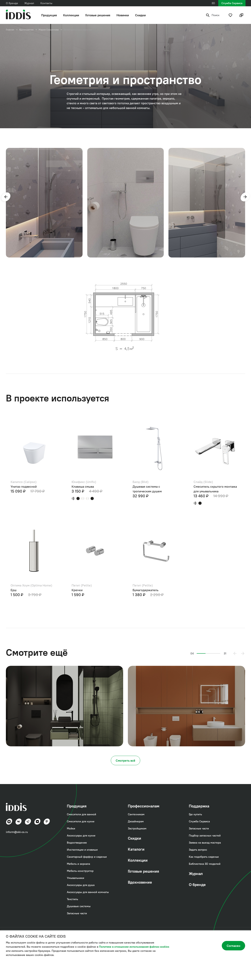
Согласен (233, 946)
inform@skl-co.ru (17, 832)
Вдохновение (26, 29)
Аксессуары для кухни (81, 835)
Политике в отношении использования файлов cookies (134, 946)
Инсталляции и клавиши (82, 849)
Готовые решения (97, 15)
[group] (44, 203)
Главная (10, 29)
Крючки (77, 590)
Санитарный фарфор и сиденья (87, 856)
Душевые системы (79, 906)
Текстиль (72, 899)
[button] (6, 197)
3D (213, 3)
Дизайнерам (136, 821)
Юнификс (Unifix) (84, 482)
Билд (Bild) (140, 482)
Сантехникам (136, 814)
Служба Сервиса (231, 3)
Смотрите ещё (37, 652)
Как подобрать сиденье (204, 856)
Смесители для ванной (81, 814)
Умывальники (75, 878)
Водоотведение (77, 842)
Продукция (49, 15)
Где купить (195, 814)
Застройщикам (137, 828)
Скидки (140, 15)
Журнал (29, 3)
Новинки (122, 15)
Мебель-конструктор (80, 871)
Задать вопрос (198, 849)
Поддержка (199, 805)
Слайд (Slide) (203, 482)
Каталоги (136, 849)
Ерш (13, 590)
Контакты (46, 3)
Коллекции (71, 15)
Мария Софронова (49, 29)
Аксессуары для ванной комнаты (88, 892)
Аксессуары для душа (81, 885)
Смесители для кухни (80, 821)
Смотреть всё (125, 760)
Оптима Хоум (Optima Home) (31, 585)
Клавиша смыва (83, 486)
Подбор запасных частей (205, 835)
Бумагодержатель (145, 590)
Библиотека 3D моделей (204, 864)
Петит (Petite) (82, 585)
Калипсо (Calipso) (23, 482)
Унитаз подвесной (24, 486)
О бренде (12, 3)
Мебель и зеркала (78, 864)
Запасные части (77, 913)
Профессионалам (143, 805)
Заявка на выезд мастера (205, 842)
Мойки (71, 828)
